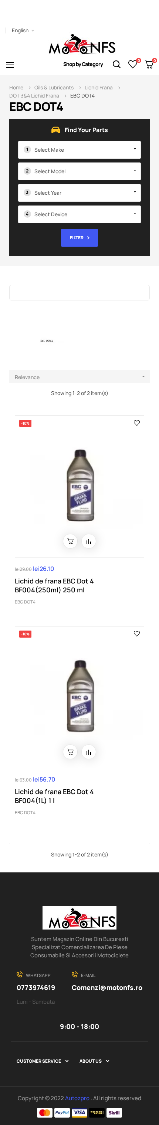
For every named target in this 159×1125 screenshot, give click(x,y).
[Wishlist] (133, 64)
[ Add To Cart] (70, 541)
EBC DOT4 (25, 602)
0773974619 (36, 987)
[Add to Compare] (88, 541)
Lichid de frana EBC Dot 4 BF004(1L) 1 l (54, 796)
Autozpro (78, 1098)
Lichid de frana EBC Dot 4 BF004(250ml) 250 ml (54, 585)
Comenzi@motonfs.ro (107, 987)
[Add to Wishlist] (137, 422)
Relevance (80, 377)
